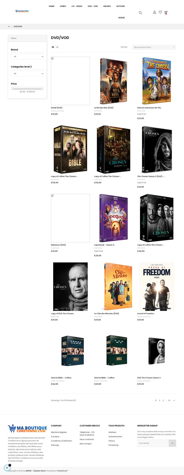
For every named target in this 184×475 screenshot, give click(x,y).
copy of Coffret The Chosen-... (64, 176)
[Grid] (53, 47)
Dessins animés (57, 111)
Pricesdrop (114, 445)
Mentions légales (59, 432)
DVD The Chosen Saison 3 (149, 378)
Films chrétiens (144, 316)
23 (169, 400)
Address (112, 432)
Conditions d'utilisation (61, 441)
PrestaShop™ (62, 471)
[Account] (154, 12)
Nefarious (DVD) (58, 245)
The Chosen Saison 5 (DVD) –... (151, 176)
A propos (55, 437)
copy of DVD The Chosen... (63, 314)
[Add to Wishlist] (84, 62)
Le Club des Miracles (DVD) (106, 314)
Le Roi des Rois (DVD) (103, 108)
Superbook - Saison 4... (104, 245)
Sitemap (55, 445)
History (112, 441)
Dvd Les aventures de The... (149, 108)
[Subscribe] (172, 443)
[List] (57, 47)
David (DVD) (56, 108)
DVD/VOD (98, 111)
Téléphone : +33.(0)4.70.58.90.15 (87, 433)
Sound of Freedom (145, 314)
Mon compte (85, 444)
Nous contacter (87, 439)
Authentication (115, 437)
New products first (154, 47)
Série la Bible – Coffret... (61, 378)
